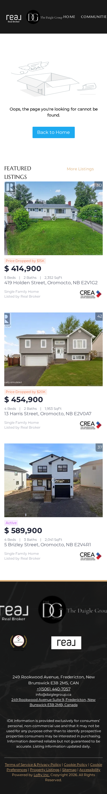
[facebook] (48, 664)
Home (69, 17)
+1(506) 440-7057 (53, 688)
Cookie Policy (75, 764)
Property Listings (44, 770)
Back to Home (53, 132)
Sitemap (69, 770)
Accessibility (89, 770)
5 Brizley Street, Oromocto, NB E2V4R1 (47, 544)
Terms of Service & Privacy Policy (33, 764)
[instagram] (59, 664)
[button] (33, 17)
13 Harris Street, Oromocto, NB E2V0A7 (47, 413)
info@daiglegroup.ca (53, 694)
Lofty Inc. (42, 775)
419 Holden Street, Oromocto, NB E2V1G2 (51, 282)
